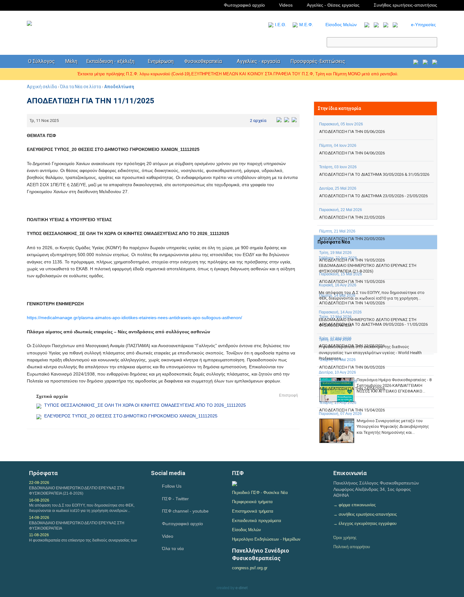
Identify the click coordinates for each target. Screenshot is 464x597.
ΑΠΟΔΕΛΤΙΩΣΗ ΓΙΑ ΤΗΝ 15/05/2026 (352, 281)
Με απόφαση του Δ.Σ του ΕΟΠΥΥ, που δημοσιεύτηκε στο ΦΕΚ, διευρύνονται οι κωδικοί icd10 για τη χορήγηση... (372, 295)
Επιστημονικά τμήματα (252, 511)
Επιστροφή (288, 395)
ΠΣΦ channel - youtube (185, 511)
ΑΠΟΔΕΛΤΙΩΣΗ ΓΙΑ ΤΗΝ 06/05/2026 (352, 367)
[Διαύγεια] (234, 482)
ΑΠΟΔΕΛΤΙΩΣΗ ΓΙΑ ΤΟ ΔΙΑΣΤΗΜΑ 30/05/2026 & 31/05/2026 (374, 174)
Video (167, 536)
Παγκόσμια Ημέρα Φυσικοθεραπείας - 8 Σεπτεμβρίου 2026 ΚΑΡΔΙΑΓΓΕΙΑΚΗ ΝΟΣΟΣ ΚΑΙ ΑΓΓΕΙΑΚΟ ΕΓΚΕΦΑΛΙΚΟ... (394, 385)
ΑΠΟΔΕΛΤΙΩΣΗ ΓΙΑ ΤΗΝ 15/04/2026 (352, 410)
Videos (286, 5)
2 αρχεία (258, 120)
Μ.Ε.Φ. (306, 24)
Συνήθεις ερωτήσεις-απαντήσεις (405, 5)
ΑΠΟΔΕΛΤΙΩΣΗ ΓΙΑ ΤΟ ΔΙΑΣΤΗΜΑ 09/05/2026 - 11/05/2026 (373, 324)
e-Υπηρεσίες (423, 24)
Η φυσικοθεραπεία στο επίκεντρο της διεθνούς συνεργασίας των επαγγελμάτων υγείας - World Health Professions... (370, 352)
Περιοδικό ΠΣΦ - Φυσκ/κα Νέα (260, 492)
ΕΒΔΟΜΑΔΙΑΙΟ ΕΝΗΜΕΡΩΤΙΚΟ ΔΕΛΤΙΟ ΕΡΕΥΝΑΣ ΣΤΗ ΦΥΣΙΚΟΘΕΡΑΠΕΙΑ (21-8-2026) (367, 268)
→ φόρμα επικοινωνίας (354, 504)
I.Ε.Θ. (280, 24)
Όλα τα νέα (173, 548)
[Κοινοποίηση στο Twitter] (286, 119)
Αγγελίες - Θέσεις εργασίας (333, 5)
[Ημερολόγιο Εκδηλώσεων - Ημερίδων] (415, 61)
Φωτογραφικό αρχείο (244, 5)
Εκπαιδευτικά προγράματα (256, 520)
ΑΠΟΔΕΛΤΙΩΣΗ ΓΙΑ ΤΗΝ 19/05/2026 (352, 260)
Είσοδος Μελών (341, 24)
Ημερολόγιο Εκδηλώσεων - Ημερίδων (266, 539)
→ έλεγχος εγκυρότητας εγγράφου (364, 523)
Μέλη (71, 61)
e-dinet (241, 588)
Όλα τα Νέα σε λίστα (80, 86)
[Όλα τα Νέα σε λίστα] (365, 24)
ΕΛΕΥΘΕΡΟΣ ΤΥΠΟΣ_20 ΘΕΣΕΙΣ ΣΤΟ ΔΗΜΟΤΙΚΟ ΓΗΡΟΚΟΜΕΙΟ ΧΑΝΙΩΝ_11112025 (130, 415)
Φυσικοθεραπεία (203, 61)
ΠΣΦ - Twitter (175, 498)
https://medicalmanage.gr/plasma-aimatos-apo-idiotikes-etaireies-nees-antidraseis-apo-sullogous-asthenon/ (134, 317)
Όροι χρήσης (344, 537)
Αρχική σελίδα (42, 86)
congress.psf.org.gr (249, 567)
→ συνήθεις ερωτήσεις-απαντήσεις (365, 514)
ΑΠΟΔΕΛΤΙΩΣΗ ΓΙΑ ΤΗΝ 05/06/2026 (352, 131)
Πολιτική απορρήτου (351, 546)
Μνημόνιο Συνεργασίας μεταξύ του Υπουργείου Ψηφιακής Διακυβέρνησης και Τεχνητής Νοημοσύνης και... (393, 426)
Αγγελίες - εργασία (258, 61)
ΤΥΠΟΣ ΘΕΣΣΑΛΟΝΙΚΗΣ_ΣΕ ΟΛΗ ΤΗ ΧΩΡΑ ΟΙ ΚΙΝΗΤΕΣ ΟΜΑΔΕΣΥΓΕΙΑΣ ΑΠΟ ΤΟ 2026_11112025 (145, 405)
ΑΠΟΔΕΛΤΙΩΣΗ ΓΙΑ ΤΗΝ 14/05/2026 (352, 303)
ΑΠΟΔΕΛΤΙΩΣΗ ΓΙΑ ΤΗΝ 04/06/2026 (352, 153)
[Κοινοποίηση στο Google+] (294, 119)
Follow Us (171, 486)
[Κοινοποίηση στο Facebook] (279, 119)
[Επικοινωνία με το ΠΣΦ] (434, 61)
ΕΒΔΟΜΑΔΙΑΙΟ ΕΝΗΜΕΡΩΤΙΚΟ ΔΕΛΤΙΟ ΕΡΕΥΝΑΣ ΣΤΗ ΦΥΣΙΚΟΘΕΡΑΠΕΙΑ (76, 526)
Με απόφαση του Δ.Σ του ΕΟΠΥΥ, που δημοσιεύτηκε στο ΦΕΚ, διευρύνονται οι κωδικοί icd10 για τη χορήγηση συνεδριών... (81, 508)
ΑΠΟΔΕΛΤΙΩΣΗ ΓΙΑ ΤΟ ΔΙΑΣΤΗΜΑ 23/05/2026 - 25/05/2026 (373, 195)
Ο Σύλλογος (41, 61)
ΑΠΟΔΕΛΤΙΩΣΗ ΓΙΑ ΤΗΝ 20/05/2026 (352, 238)
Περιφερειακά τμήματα (252, 501)
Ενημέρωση (161, 61)
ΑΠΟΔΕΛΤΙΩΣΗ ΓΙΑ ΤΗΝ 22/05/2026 (352, 217)
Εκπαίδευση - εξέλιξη (110, 61)
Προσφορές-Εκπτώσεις (317, 61)
